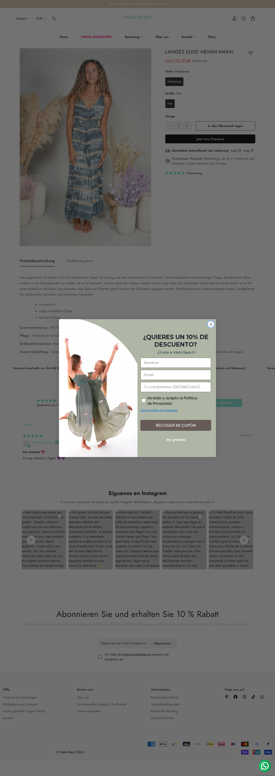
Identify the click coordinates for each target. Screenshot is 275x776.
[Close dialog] (210, 324)
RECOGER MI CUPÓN (176, 425)
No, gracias (175, 439)
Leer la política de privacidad (159, 410)
